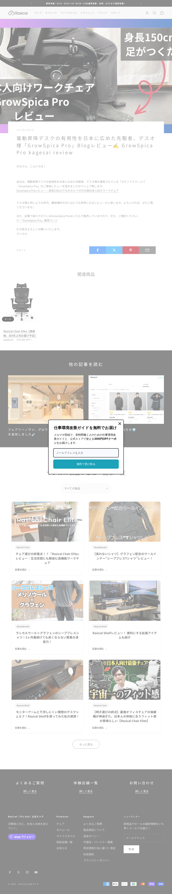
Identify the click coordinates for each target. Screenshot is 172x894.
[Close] (120, 424)
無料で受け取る (86, 464)
